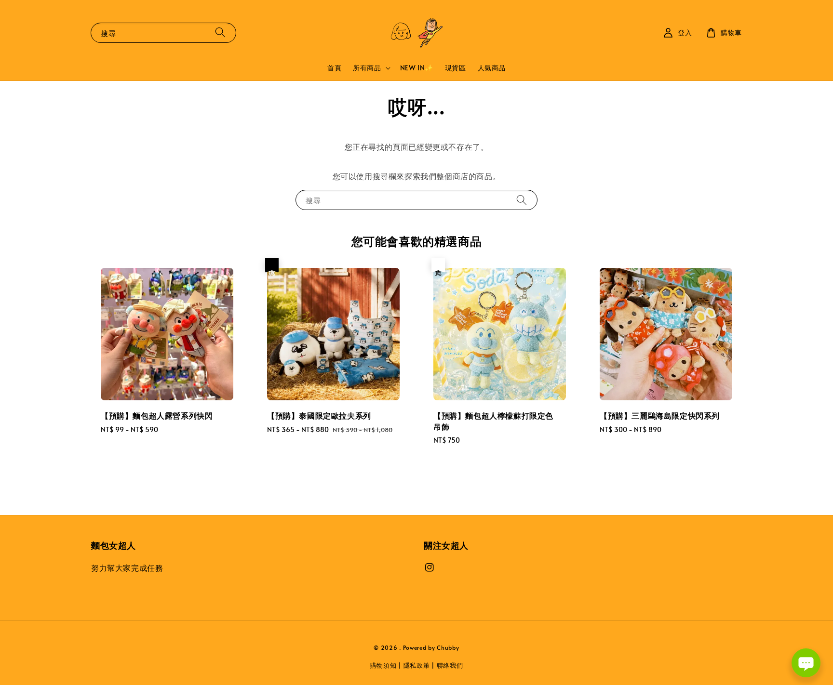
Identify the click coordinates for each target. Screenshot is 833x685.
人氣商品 (492, 67)
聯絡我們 (450, 665)
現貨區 (455, 67)
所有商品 (367, 68)
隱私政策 (416, 665)
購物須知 (383, 665)
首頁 (334, 67)
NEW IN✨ (416, 67)
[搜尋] (220, 32)
